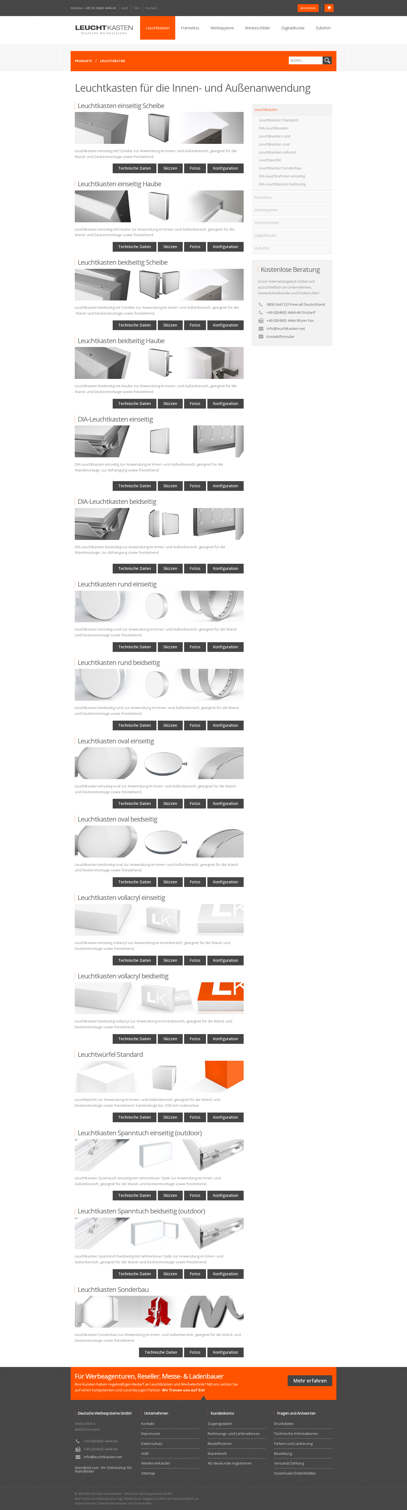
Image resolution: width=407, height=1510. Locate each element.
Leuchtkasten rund (274, 136)
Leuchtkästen (158, 27)
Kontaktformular (280, 336)
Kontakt (151, 8)
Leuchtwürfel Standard (110, 1054)
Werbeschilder (257, 27)
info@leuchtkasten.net (286, 328)
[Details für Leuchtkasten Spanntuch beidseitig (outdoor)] (159, 1233)
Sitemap (148, 1473)
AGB (125, 8)
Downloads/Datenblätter (295, 1473)
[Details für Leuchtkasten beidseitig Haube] (159, 363)
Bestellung (283, 1453)
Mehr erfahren (310, 1380)
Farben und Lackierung (293, 1443)
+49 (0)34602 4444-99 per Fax (290, 320)
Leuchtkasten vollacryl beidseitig (123, 975)
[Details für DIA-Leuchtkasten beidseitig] (159, 524)
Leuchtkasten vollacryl (277, 152)
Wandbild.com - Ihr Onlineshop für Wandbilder (103, 1469)
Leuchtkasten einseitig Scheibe (121, 105)
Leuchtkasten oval (274, 144)
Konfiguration (225, 168)
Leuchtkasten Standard (278, 120)
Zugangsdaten (220, 1423)
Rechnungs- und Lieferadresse (234, 1433)
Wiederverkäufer (155, 1463)
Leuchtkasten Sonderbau (113, 1289)
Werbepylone (222, 27)
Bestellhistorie (220, 1443)
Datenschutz (152, 1443)
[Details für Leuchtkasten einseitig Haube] (159, 206)
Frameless (190, 27)
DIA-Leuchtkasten (273, 128)
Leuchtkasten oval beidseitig (117, 818)
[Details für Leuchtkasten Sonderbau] (159, 1312)
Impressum (150, 1433)
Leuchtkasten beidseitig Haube (121, 340)
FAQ (137, 8)
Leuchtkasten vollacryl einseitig (121, 897)
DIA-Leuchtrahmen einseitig (282, 176)
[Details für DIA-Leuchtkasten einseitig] (159, 441)
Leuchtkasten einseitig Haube (119, 183)
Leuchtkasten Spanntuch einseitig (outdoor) (140, 1132)
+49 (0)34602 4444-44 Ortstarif (291, 312)
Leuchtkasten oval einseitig (116, 740)
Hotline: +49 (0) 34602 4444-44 (93, 8)
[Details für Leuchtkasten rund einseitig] (159, 607)
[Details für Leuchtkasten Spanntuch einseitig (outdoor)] (159, 1155)
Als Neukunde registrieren (230, 1463)
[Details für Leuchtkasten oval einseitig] (159, 763)
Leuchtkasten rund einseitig (117, 583)
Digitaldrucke (293, 27)
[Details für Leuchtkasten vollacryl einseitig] (159, 920)
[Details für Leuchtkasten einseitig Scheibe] (159, 128)
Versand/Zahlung (289, 1463)
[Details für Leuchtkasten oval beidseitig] (159, 842)
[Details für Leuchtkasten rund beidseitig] (159, 685)
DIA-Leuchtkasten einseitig (115, 419)
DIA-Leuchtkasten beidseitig (117, 501)
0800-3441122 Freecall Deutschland (296, 304)
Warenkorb (217, 1453)
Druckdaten (284, 1423)
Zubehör (323, 27)
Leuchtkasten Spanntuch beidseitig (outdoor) (141, 1210)
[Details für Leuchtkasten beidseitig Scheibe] (159, 285)
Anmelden (308, 8)
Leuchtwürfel (270, 159)
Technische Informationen (296, 1433)
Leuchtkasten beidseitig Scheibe (123, 262)
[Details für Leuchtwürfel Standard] (159, 1077)
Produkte (83, 61)
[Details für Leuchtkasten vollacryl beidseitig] (159, 998)
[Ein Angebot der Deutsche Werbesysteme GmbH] (104, 30)
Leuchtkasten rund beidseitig (119, 662)
